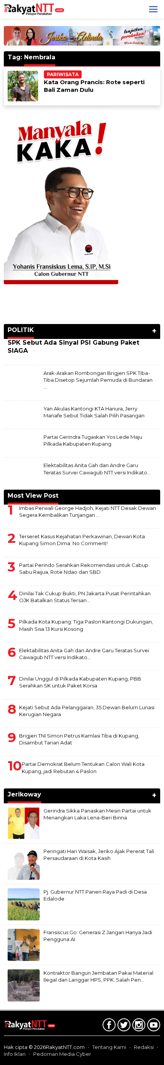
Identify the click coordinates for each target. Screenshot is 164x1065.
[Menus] (153, 9)
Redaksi (144, 1047)
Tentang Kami (109, 1047)
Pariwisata (63, 74)
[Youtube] (152, 1026)
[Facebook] (108, 1026)
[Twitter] (123, 1026)
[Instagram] (137, 1026)
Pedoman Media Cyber (62, 1054)
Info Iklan (15, 1054)
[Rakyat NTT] (34, 8)
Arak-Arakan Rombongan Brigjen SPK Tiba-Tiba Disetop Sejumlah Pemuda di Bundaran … (98, 380)
